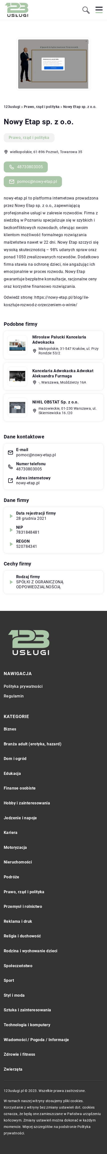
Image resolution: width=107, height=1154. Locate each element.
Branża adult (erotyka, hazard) (32, 744)
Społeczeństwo (18, 965)
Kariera (11, 832)
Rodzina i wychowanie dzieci (30, 951)
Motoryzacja (15, 847)
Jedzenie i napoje (20, 818)
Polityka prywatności (23, 686)
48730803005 (30, 167)
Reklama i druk (18, 921)
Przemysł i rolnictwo (23, 906)
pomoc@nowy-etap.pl (37, 181)
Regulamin (14, 696)
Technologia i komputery (27, 1024)
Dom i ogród (15, 758)
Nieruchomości (18, 862)
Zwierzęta (13, 1069)
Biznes (10, 729)
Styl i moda (14, 995)
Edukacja (12, 773)
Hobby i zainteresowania (27, 803)
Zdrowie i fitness (19, 1054)
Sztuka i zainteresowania (27, 1010)
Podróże (11, 877)
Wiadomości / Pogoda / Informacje (36, 1039)
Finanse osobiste (20, 788)
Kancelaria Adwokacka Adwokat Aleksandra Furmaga (62, 373)
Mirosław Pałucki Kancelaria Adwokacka (59, 340)
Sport (9, 980)
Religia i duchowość (22, 936)
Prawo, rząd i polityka (29, 137)
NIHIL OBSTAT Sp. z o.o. (55, 402)
